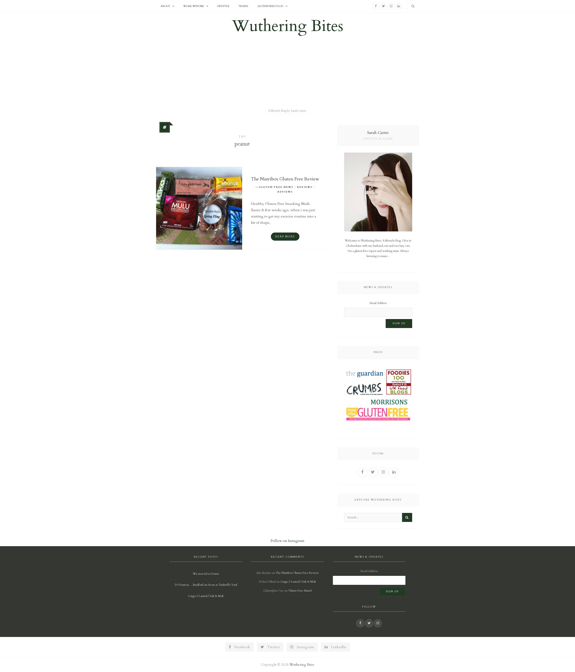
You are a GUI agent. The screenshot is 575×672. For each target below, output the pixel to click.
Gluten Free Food (270, 6)
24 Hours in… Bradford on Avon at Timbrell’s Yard (206, 585)
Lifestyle (223, 6)
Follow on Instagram (287, 540)
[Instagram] (391, 6)
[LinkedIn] (398, 6)
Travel (243, 6)
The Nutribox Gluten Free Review (285, 179)
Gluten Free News (276, 187)
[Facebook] (375, 6)
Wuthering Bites (287, 26)
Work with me (193, 6)
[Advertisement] (287, 72)
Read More (285, 236)
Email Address (378, 303)
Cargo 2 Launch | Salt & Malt (206, 596)
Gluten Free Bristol (300, 591)
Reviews (304, 187)
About (165, 6)
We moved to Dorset (206, 574)
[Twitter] (383, 6)
